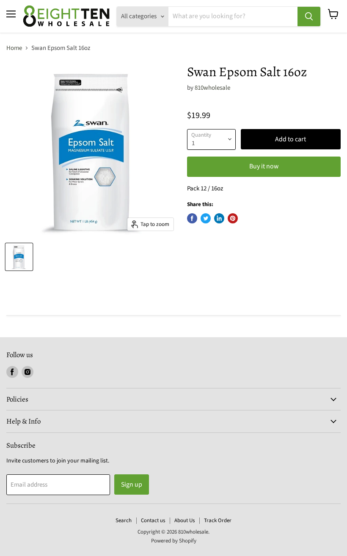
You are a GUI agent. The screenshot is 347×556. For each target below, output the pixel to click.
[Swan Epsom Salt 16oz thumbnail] (19, 256)
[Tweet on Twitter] (206, 218)
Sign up (131, 484)
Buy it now (263, 166)
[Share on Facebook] (192, 218)
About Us (184, 520)
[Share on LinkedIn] (219, 218)
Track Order (217, 520)
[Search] (308, 16)
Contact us (153, 520)
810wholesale (212, 87)
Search (124, 520)
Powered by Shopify (173, 541)
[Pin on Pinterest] (233, 218)
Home (14, 48)
